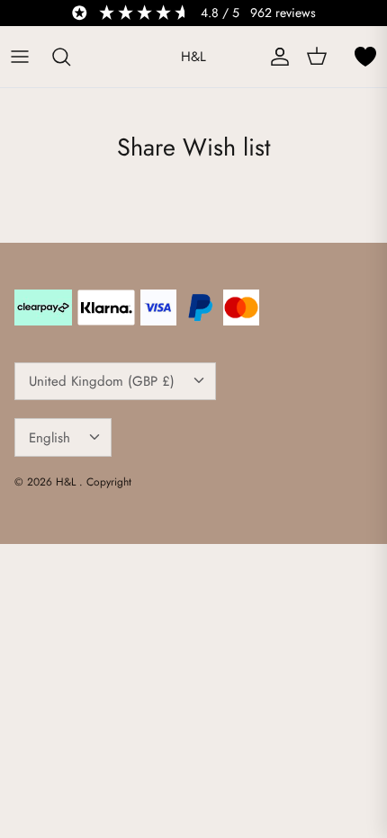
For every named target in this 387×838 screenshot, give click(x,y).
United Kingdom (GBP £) (102, 381)
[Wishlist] (365, 56)
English (49, 438)
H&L (67, 482)
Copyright (108, 482)
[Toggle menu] (20, 56)
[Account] (275, 56)
